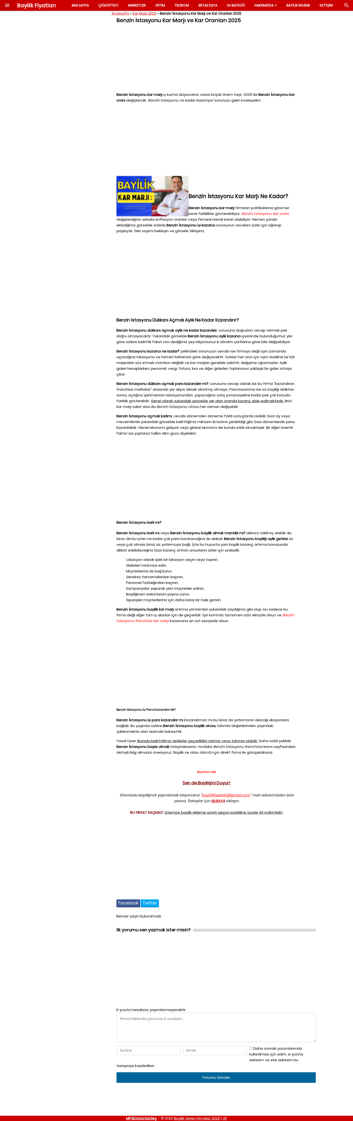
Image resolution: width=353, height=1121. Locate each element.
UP (225, 1118)
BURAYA (218, 800)
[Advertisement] (73, 88)
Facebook (128, 903)
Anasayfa (120, 13)
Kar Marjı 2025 (144, 13)
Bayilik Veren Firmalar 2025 (197, 1118)
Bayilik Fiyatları (36, 5)
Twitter (150, 903)
